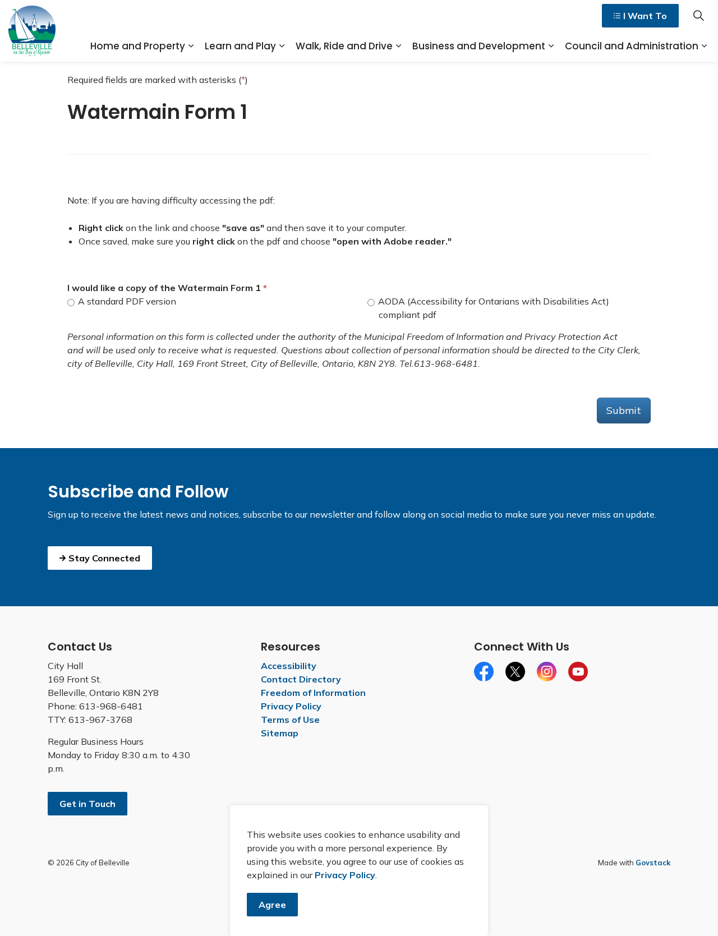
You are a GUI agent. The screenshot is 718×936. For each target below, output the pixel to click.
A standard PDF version (126, 301)
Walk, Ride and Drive (344, 46)
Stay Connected (104, 558)
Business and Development (478, 46)
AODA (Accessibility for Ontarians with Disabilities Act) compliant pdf (492, 308)
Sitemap (279, 733)
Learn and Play (240, 46)
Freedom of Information (313, 692)
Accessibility (288, 665)
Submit (623, 410)
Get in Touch (87, 803)
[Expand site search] (698, 15)
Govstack (653, 862)
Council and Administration (631, 46)
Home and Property (137, 46)
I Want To (645, 15)
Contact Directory (301, 679)
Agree (272, 904)
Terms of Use (290, 719)
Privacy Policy (291, 706)
